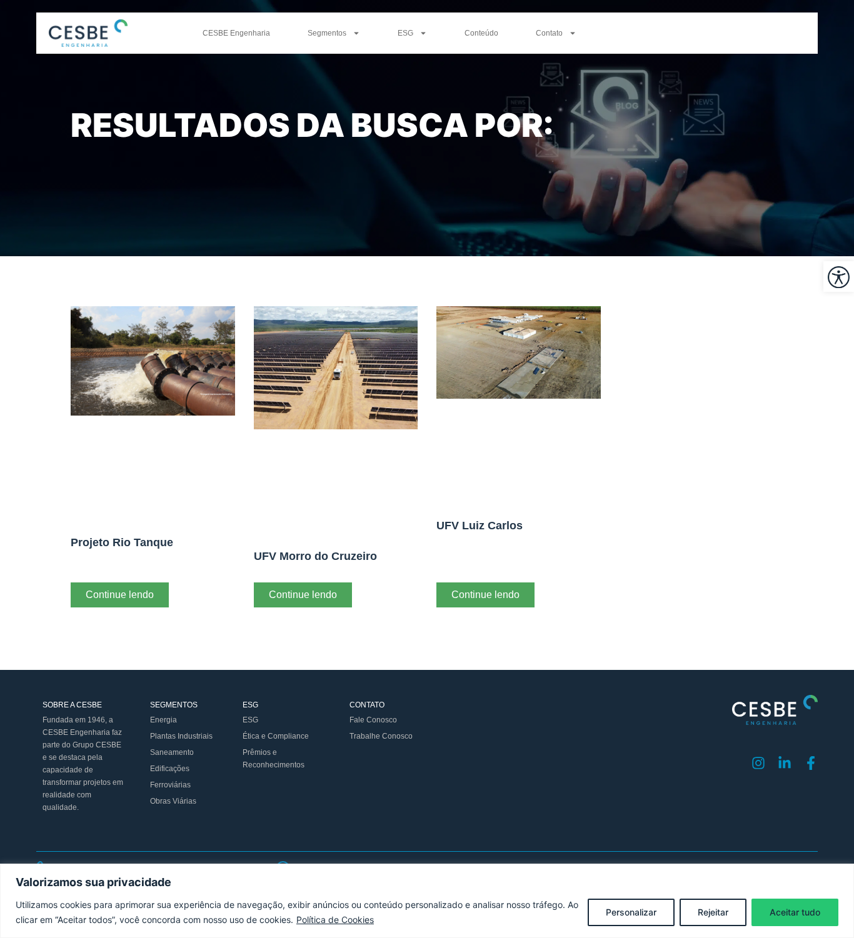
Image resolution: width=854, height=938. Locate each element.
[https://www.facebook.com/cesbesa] (811, 763)
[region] (427, 901)
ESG (405, 33)
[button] (838, 276)
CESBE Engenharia (236, 33)
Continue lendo (120, 594)
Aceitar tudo (795, 912)
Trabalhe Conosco (381, 736)
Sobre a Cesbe (72, 705)
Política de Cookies (335, 919)
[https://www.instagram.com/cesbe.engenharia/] (758, 763)
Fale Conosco (373, 720)
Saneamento (172, 752)
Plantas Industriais (181, 736)
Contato (549, 33)
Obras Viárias (173, 801)
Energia (163, 720)
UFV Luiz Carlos (479, 525)
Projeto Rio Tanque (122, 542)
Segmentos (327, 33)
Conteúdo (481, 33)
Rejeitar (713, 912)
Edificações (169, 768)
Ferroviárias (170, 785)
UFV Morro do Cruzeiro (315, 556)
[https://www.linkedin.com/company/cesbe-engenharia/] (784, 763)
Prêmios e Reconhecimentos (273, 758)
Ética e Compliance (276, 736)
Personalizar (631, 912)
